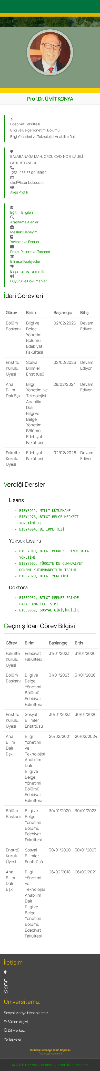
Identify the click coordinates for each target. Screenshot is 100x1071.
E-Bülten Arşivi (16, 1021)
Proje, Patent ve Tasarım (30, 251)
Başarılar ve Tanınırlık (27, 271)
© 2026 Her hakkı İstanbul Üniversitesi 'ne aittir (50, 1064)
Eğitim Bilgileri (21, 212)
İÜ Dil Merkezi (14, 1030)
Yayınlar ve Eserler (24, 241)
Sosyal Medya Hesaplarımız (26, 1012)
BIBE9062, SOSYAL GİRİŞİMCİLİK (49, 610)
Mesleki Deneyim (23, 232)
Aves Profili (19, 192)
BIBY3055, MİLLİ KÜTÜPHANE (45, 511)
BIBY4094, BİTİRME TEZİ (41, 529)
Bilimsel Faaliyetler (25, 261)
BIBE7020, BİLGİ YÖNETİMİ (43, 576)
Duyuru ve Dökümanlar (28, 281)
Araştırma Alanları (24, 222)
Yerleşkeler (13, 1039)
